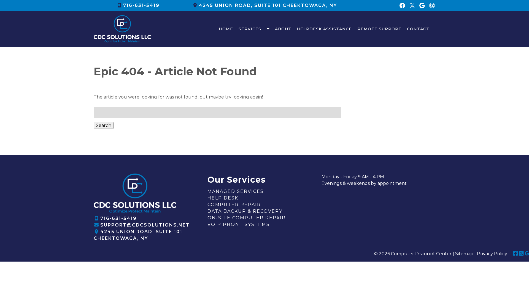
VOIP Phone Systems (238, 224)
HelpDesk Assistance (324, 28)
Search (103, 125)
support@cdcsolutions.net (145, 225)
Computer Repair (234, 204)
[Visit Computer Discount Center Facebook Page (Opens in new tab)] (515, 253)
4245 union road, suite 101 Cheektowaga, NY (268, 5)
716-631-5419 (141, 5)
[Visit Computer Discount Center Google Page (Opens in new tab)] (527, 253)
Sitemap (464, 253)
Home (226, 28)
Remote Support (379, 28)
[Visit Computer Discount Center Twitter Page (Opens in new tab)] (521, 253)
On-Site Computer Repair (246, 217)
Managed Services (235, 191)
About (283, 28)
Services (250, 28)
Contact (418, 28)
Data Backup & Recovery (244, 211)
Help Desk (222, 198)
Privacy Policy (492, 253)
